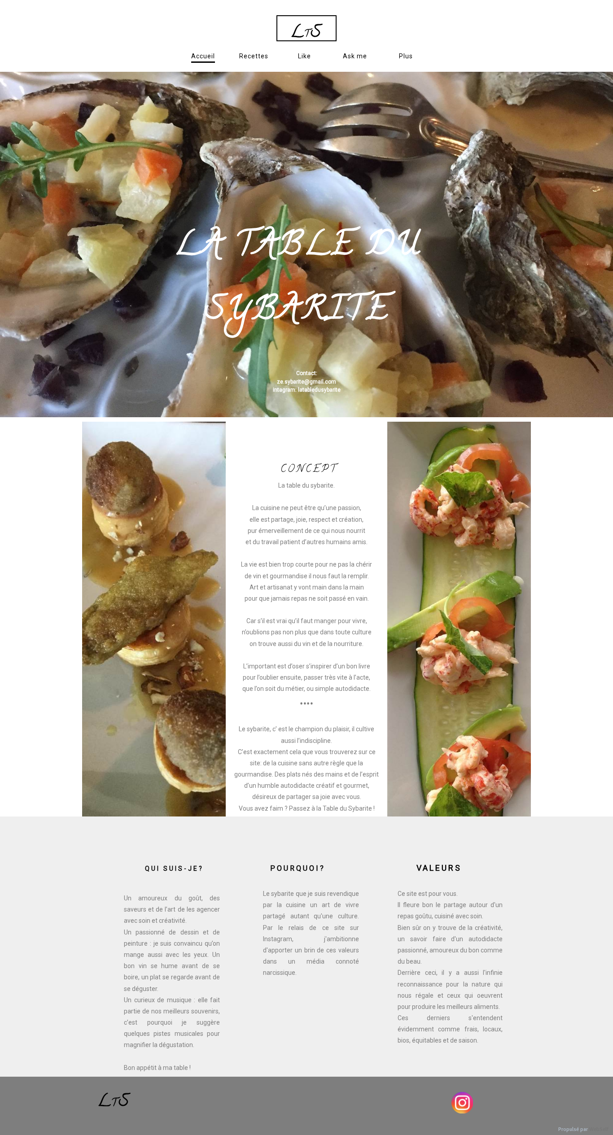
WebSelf (599, 1129)
